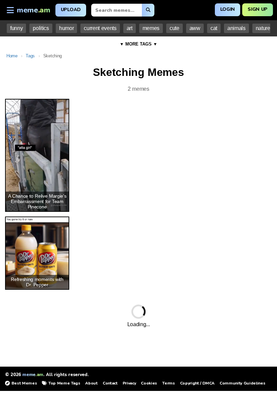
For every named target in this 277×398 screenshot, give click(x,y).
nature (263, 28)
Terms (168, 383)
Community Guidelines (242, 383)
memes (151, 28)
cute (174, 28)
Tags (30, 55)
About (91, 383)
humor (66, 28)
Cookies (149, 383)
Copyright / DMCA (197, 383)
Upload (71, 9)
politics (41, 28)
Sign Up (258, 9)
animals (236, 28)
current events (100, 28)
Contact (110, 383)
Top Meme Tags (64, 383)
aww (195, 28)
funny (16, 28)
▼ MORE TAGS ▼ (138, 44)
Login (227, 9)
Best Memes (24, 383)
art (129, 28)
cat (213, 28)
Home (12, 55)
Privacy (129, 383)
